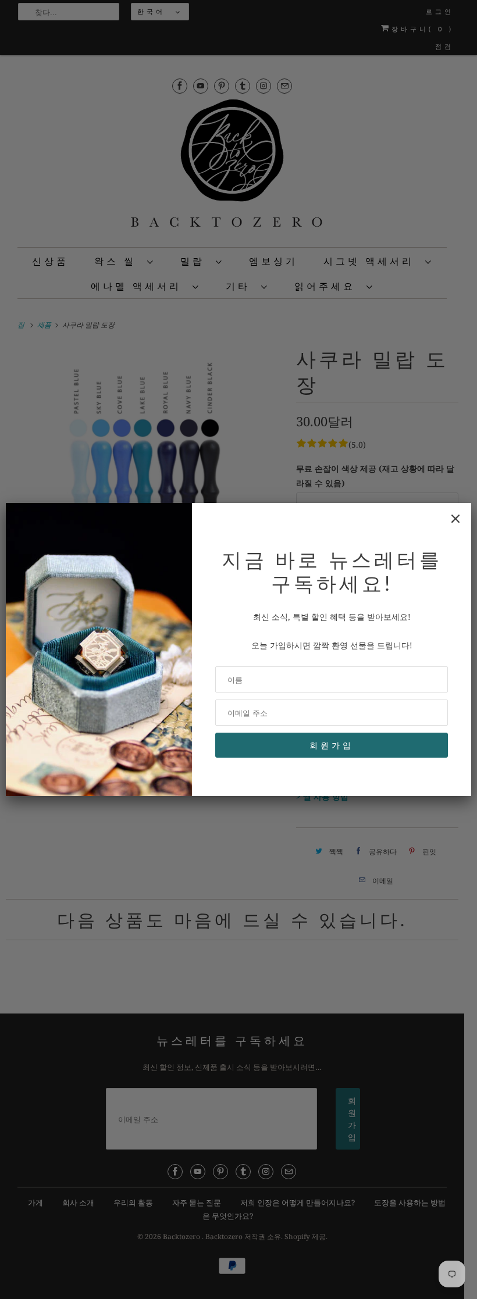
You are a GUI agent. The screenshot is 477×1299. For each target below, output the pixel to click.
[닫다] (455, 518)
